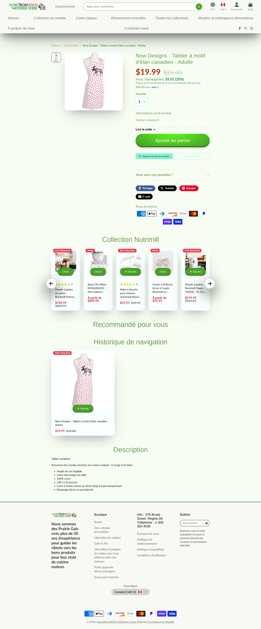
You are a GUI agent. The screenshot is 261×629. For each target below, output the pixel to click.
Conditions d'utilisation (151, 555)
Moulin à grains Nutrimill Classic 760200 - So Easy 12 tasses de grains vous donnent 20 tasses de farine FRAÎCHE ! (195, 279)
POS (139, 621)
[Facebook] (239, 28)
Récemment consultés (128, 18)
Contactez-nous (136, 28)
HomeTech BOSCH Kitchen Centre (117, 621)
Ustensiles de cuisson (107, 537)
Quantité (141, 93)
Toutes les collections (172, 18)
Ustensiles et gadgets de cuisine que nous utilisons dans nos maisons (107, 555)
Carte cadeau (86, 18)
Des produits (71, 45)
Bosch (98, 522)
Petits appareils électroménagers (104, 569)
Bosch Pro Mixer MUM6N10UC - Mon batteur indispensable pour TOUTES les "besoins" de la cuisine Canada (98, 279)
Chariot (250, 6)
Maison (13, 18)
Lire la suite (144, 129)
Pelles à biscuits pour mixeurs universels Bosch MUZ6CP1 (130, 279)
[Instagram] (251, 28)
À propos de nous (21, 28)
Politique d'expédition (150, 549)
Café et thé (101, 543)
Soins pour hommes (106, 577)
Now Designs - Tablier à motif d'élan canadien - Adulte (83, 392)
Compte (237, 6)
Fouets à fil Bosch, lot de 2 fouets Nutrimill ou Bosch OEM (163, 279)
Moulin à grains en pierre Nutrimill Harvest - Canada (65, 279)
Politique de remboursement (147, 541)
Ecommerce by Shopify (161, 621)
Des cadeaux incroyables (102, 529)
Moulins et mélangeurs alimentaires (225, 18)
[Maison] (27, 6)
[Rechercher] (199, 7)
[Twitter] (245, 28)
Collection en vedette (50, 18)
